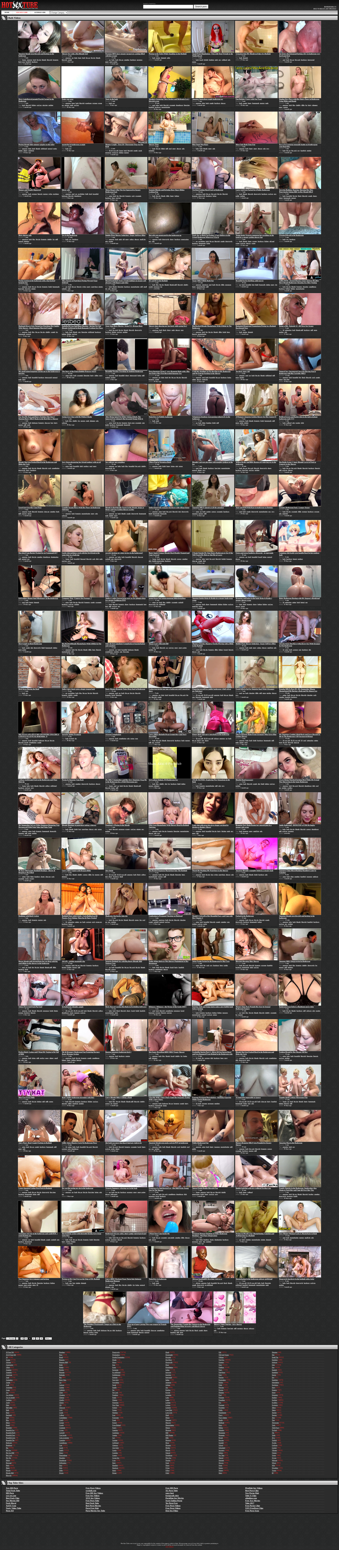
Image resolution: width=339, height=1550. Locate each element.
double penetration (158, 561)
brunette (55, 60)
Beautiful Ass (10, 1430)
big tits (39, 60)
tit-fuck (71, 738)
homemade (255, 103)
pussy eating (113, 62)
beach (201, 60)
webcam (64, 423)
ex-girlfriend (209, 1285)
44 (41, 1338)
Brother (61, 1370)
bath (34, 60)
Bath (7, 1418)
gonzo (137, 920)
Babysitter (9, 1408)
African (8, 1362)
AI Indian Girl (40, 12)
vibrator (114, 288)
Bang (7, 1413)
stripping (151, 150)
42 (33, 1338)
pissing (158, 58)
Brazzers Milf (63, 1362)
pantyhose (94, 286)
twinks (226, 965)
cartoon (295, 650)
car (167, 648)
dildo (303, 105)
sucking (50, 105)
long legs (28, 288)
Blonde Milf (10, 1473)
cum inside (171, 1237)
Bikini (8, 1460)
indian (268, 284)
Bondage (62, 1352)
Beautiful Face (10, 1435)
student (309, 150)
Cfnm (61, 1392)
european (108, 152)
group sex (115, 152)
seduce (132, 239)
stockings (56, 194)
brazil (260, 557)
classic (43, 876)
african (216, 738)
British (61, 1367)
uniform (315, 876)
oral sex (39, 105)
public (237, 196)
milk (37, 1058)
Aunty (8, 1403)
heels (57, 511)
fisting (56, 1011)
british (206, 60)
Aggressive (9, 1365)
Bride (61, 1365)
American (9, 1375)
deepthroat (179, 105)
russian (285, 107)
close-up (47, 423)
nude (216, 60)
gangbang (88, 103)
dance (315, 196)
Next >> (48, 1338)
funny (249, 103)
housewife (262, 284)
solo (229, 60)
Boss (60, 1355)
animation (288, 330)
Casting (61, 1387)
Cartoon (61, 1385)
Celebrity (62, 1390)
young (253, 243)
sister (24, 379)
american (199, 194)
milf (167, 148)
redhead (224, 60)
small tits (31, 150)
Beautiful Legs (10, 1438)
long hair (21, 288)
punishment (159, 969)
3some (24, 60)
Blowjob (8, 1475)
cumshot (126, 60)
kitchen (224, 831)
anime (294, 602)
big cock (297, 60)
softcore (309, 1011)
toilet (168, 58)
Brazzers (62, 1360)
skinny (25, 150)
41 (30, 1338)
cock (133, 196)
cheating (305, 286)
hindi (256, 284)
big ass (88, 58)
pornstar (139, 60)
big (118, 196)
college (47, 786)
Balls (7, 1410)
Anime (8, 1382)
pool (170, 148)
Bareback (9, 1415)
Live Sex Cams (21, 12)
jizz (140, 920)
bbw (294, 105)
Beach (8, 1425)
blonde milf (173, 284)
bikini (163, 148)
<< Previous (10, 1338)
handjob (28, 62)
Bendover (9, 1445)
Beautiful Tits (10, 1440)
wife (153, 241)
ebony (281, 198)
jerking (194, 924)
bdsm (203, 423)
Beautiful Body (10, 1433)
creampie (172, 105)
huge (113, 198)
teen (182, 330)
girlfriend (44, 148)
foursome (152, 1013)
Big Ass (8, 1450)
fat (306, 105)
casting (208, 511)
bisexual (83, 559)
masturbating (165, 107)
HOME (7, 12)
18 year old (199, 695)
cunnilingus (312, 286)
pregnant (211, 1103)
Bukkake (62, 1375)
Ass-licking (9, 1395)
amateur (29, 60)
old (124, 239)
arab (197, 650)
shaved (119, 1239)
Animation (9, 1380)
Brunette (61, 1372)
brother (311, 1194)
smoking (217, 1103)
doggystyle (201, 196)
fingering (187, 105)
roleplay (64, 288)
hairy (309, 105)
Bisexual (8, 1463)
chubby (298, 105)
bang (79, 58)
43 (37, 1338)
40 (26, 1338)
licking (34, 105)
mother (281, 332)
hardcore (35, 62)
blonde (44, 60)
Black (8, 1468)
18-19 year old (113, 150)
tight (302, 423)
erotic (27, 878)
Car (60, 1382)
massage (77, 1013)
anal (284, 60)
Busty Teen (62, 1380)
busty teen (21, 62)
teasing (111, 241)
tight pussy (114, 1194)
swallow (289, 788)
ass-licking (81, 194)
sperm (29, 513)
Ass (7, 1392)
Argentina (9, 1387)
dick (97, 559)
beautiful (95, 194)
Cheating (62, 1395)
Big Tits (8, 1458)
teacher (113, 377)
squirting (285, 513)
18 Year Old (10, 1352)
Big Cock (9, 1455)
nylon (50, 194)
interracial (311, 60)
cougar (213, 511)
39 (22, 1338)
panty (88, 286)
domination (54, 557)
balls (86, 194)
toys (267, 148)
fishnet (221, 650)
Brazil (61, 1357)
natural (50, 148)
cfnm (292, 876)
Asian (8, 1390)
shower (223, 103)
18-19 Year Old (11, 1355)
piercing (45, 105)
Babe (7, 1405)
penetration (185, 239)
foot (52, 423)
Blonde (8, 1470)
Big (7, 1448)
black (299, 196)
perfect (42, 1058)
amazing (285, 1147)
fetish (50, 286)
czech (140, 150)
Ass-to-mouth (10, 1398)
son (306, 602)
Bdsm (8, 1423)
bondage (37, 876)
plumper (315, 105)
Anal (7, 1377)
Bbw (7, 1420)
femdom (211, 60)
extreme (263, 965)
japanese (195, 513)
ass (72, 58)
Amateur (8, 1370)
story (100, 375)
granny (254, 241)
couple (70, 60)
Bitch (7, 1465)
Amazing (9, 1372)
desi (253, 284)
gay (114, 103)
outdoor (86, 466)
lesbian (121, 152)
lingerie (40, 194)
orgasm (316, 511)
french (226, 650)
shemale (163, 58)
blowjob (49, 60)
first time (286, 379)
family (295, 1196)
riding (96, 375)
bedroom (65, 196)
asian (110, 196)
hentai (295, 559)
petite (55, 148)
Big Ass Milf (10, 1453)
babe (75, 58)
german (94, 103)
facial (113, 695)
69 (155, 650)
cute (79, 332)
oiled (81, 466)
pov (220, 60)
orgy (69, 561)
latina (214, 196)
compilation (55, 468)
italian (260, 922)
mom (315, 330)
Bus (60, 1377)
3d (283, 330)
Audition (9, 1400)
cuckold (107, 559)
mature (67, 105)
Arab (7, 1385)
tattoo (194, 62)
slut (310, 650)
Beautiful (9, 1428)
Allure (8, 1367)
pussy (107, 62)
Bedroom (9, 1443)
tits (276, 284)
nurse (237, 423)
